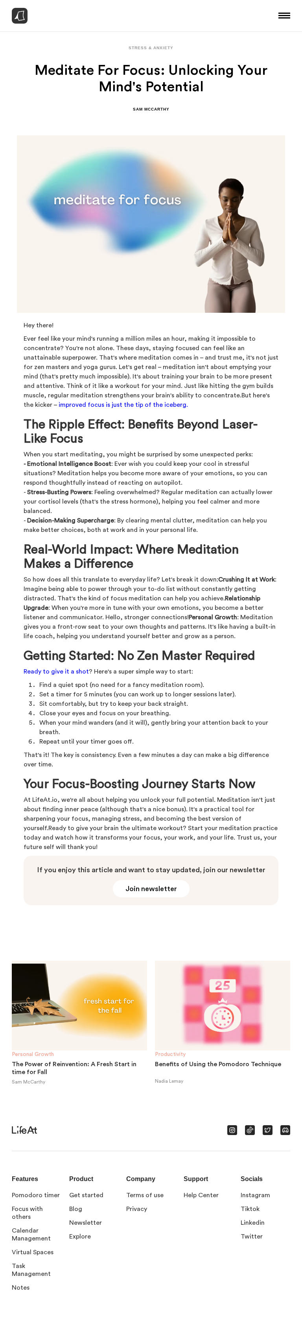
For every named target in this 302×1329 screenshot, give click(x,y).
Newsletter (85, 1223)
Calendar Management (31, 1234)
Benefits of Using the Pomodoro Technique (218, 1064)
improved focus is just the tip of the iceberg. (122, 405)
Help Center (201, 1195)
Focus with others (27, 1213)
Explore (80, 1236)
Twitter (252, 1236)
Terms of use (145, 1195)
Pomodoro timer (36, 1195)
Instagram (255, 1195)
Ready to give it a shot (56, 671)
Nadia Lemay (169, 1081)
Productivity (170, 1054)
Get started (86, 1195)
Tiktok (250, 1209)
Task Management (31, 1270)
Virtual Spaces (32, 1252)
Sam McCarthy (151, 109)
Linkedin (253, 1223)
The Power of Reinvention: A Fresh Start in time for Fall (74, 1068)
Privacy (136, 1209)
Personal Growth (33, 1054)
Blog (75, 1209)
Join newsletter (151, 888)
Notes (20, 1288)
